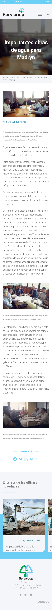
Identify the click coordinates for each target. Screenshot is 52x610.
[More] (36, 459)
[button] (48, 14)
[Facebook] (15, 459)
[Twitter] (20, 459)
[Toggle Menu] (40, 14)
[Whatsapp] (31, 459)
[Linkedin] (26, 459)
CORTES (46, 2)
